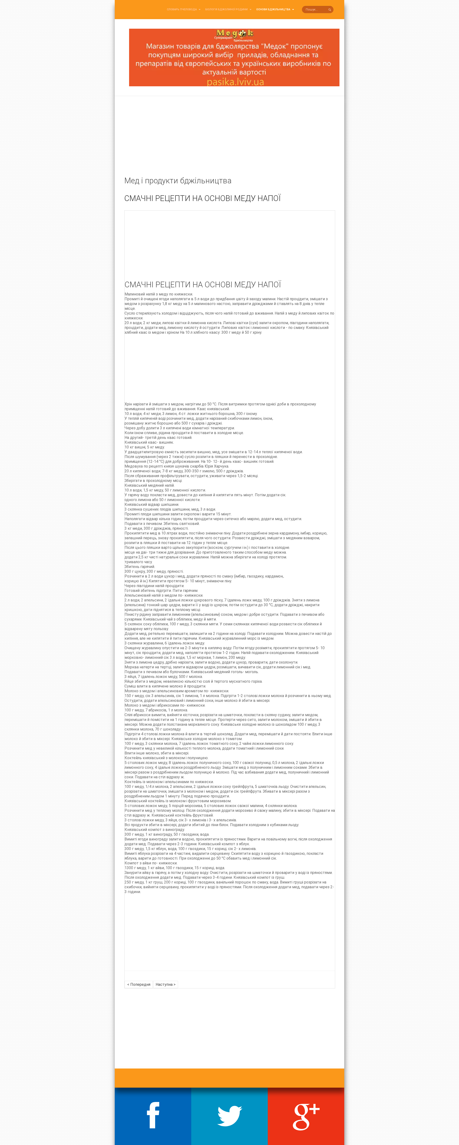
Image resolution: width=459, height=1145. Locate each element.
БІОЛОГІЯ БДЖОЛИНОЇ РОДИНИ (226, 9)
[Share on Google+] (306, 1116)
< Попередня (138, 984)
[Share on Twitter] (229, 1116)
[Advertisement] (229, 141)
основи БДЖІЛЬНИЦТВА (273, 9)
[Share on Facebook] (153, 1116)
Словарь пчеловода (182, 9)
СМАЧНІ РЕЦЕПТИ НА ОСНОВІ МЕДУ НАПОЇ (202, 198)
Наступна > (165, 984)
